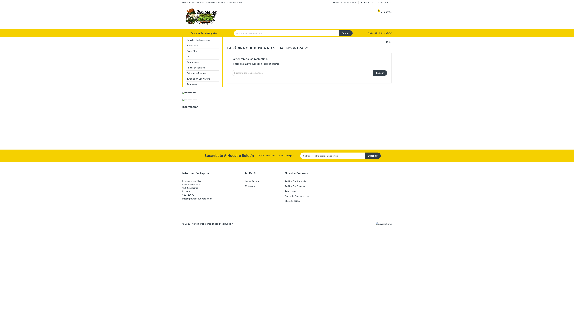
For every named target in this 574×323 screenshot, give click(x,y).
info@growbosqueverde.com (197, 198)
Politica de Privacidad (296, 181)
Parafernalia (202, 62)
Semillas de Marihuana (202, 40)
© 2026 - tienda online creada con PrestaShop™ (207, 224)
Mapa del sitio (292, 201)
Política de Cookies (295, 186)
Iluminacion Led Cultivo (198, 78)
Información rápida (195, 173)
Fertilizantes (202, 45)
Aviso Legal (291, 191)
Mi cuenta (250, 186)
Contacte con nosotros (297, 196)
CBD (202, 56)
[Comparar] (364, 12)
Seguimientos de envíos (344, 2)
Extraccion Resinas (202, 73)
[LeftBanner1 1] (190, 100)
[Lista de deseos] (357, 12)
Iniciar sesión (252, 181)
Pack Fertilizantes (202, 67)
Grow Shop (202, 51)
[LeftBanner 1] (189, 93)
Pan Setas (192, 84)
